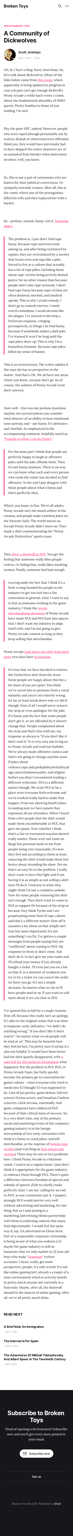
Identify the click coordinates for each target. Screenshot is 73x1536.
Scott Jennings (29, 52)
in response (42, 657)
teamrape (35, 1257)
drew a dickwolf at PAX (29, 554)
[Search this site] (60, 6)
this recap (45, 80)
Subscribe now (39, 1453)
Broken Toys (16, 6)
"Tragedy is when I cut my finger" (28, 439)
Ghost (57, 1503)
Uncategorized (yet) (17, 26)
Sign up (36, 1476)
